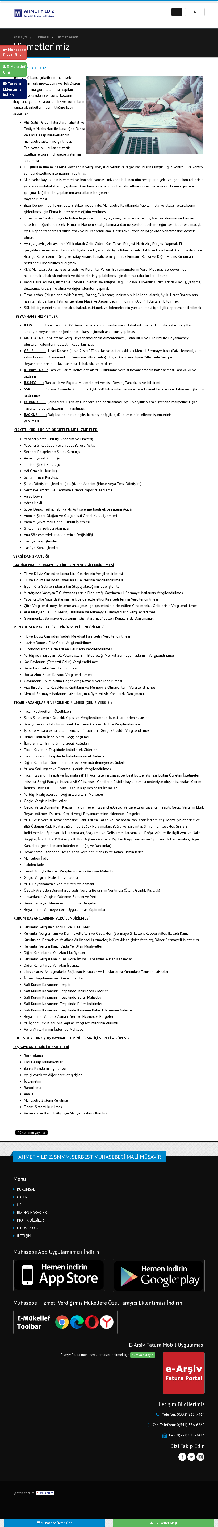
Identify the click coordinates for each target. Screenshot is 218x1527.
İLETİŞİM (24, 1235)
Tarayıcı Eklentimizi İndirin (12, 89)
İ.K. (19, 1204)
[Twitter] (191, 1457)
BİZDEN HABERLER (32, 1212)
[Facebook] (182, 1457)
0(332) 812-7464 (191, 1414)
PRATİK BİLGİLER (30, 1220)
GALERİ (22, 1197)
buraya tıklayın (142, 1355)
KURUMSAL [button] (26, 1189)
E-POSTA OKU (28, 1228)
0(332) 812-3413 (191, 1435)
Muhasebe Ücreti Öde (14, 52)
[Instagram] (200, 1457)
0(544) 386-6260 (191, 1424)
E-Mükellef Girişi (14, 69)
